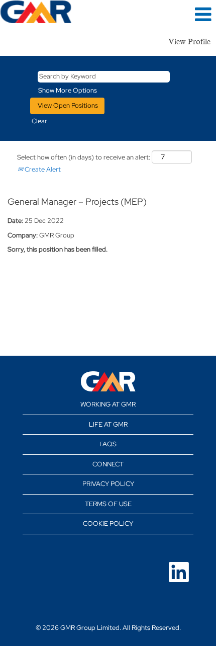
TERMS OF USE (108, 504)
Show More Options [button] (67, 90)
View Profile (189, 41)
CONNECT (108, 464)
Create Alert (42, 169)
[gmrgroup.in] (108, 381)
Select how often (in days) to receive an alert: (83, 157)
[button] (180, 14)
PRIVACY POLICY (108, 483)
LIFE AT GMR (108, 424)
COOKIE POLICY (108, 523)
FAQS (108, 444)
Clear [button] (39, 121)
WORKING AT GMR (108, 404)
